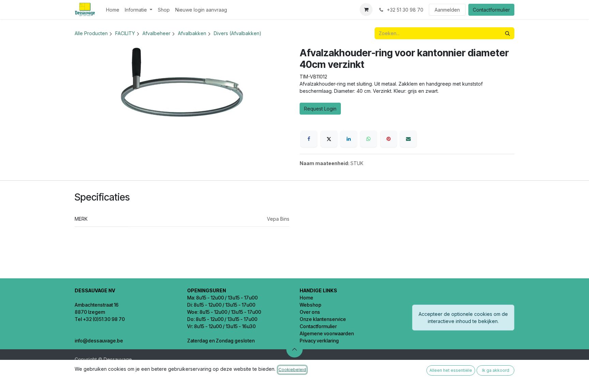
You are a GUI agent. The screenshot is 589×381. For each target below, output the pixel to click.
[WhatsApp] (368, 139)
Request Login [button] (320, 109)
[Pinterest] (388, 139)
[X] (329, 139)
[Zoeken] (507, 33)
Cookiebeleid (292, 369)
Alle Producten (91, 33)
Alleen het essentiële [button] (450, 370)
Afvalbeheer (156, 33)
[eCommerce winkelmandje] (366, 9)
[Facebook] (309, 139)
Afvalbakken (192, 33)
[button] (294, 349)
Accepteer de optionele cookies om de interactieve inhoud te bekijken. (463, 317)
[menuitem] (112, 9)
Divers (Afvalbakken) (237, 33)
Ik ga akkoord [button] (495, 370)
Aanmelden (447, 10)
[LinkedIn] (349, 139)
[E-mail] (408, 139)
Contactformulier (491, 10)
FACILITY (125, 33)
